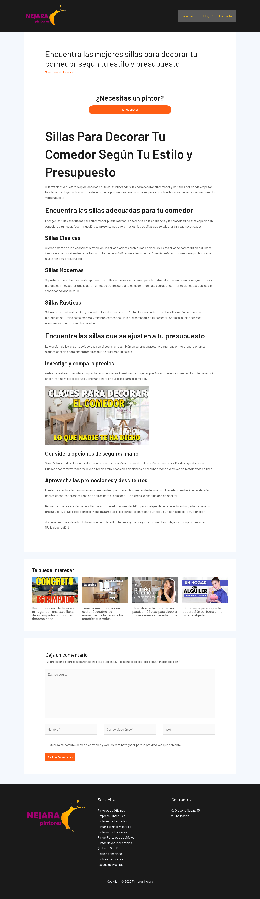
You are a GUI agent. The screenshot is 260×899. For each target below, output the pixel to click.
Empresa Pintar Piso (111, 816)
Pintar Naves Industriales (115, 843)
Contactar (226, 16)
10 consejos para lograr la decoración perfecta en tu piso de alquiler (202, 611)
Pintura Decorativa (110, 859)
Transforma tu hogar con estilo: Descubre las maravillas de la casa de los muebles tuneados (102, 613)
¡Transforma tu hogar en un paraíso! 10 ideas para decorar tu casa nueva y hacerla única (155, 611)
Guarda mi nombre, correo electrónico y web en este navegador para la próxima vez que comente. (116, 745)
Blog (206, 16)
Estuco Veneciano (110, 854)
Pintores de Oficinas (111, 810)
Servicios (187, 16)
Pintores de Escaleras (112, 832)
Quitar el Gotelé (108, 848)
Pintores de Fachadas (112, 821)
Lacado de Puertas (110, 864)
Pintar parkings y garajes (114, 827)
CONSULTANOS (130, 109)
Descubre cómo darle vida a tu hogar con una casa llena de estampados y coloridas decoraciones (53, 613)
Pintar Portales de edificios (116, 837)
